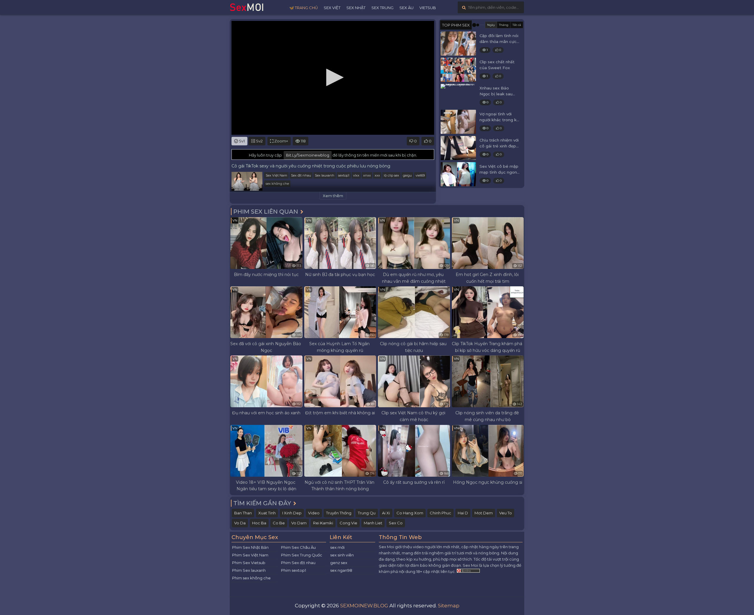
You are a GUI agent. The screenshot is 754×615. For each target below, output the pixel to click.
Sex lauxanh (324, 175)
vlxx (356, 175)
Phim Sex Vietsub (248, 562)
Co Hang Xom (409, 513)
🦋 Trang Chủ (303, 7)
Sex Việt (332, 7)
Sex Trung (382, 7)
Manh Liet (373, 523)
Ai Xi (386, 513)
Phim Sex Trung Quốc (301, 555)
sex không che (277, 184)
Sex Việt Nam (276, 175)
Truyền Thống (338, 513)
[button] (333, 77)
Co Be (279, 523)
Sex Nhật (356, 7)
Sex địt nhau (301, 175)
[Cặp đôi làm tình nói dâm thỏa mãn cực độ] (458, 43)
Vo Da (240, 523)
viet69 (420, 175)
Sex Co (396, 523)
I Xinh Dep (292, 513)
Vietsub (427, 7)
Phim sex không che (251, 578)
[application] (333, 78)
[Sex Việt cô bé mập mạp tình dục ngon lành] (458, 174)
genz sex (338, 562)
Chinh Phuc (440, 513)
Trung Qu (367, 513)
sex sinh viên (342, 555)
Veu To (505, 513)
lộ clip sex (391, 175)
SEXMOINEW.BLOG (364, 606)
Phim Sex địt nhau (298, 562)
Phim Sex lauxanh (249, 570)
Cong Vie (348, 523)
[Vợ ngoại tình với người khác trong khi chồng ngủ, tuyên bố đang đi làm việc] (458, 122)
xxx (377, 175)
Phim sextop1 (293, 570)
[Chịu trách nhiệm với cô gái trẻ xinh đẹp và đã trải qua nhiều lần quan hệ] (458, 148)
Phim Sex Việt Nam (250, 555)
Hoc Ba (259, 523)
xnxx (367, 175)
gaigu (407, 175)
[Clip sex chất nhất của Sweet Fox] (458, 70)
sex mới (337, 547)
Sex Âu (406, 7)
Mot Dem (483, 513)
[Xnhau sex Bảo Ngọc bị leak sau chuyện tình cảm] (458, 96)
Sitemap (448, 606)
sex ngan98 (341, 570)
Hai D (463, 513)
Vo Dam (299, 523)
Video (314, 513)
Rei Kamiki (323, 523)
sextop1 (343, 175)
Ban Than (243, 513)
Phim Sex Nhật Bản (250, 547)
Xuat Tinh (267, 513)
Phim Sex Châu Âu (298, 547)
